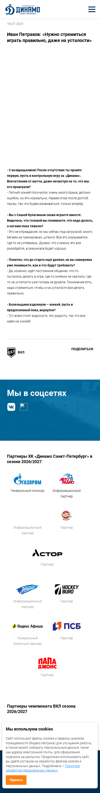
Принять (16, 780)
